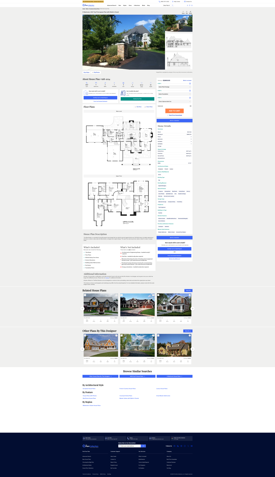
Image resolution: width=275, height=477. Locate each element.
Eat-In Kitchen (161, 220)
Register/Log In (114, 465)
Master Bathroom (162, 232)
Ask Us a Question (174, 120)
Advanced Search (111, 5)
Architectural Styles (87, 465)
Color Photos (161, 193)
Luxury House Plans (161, 388)
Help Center (113, 456)
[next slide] (192, 309)
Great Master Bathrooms (163, 395)
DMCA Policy (103, 474)
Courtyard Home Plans (126, 395)
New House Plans (86, 459)
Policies (107, 277)
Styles (124, 5)
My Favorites (114, 468)
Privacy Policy (95, 474)
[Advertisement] (137, 421)
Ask (187, 13)
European (160, 169)
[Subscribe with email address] (143, 446)
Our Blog (169, 468)
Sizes (130, 5)
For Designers (142, 465)
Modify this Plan (137, 98)
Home (83, 8)
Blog (148, 5)
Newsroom (169, 465)
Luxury (171, 169)
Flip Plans (139, 106)
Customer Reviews (171, 462)
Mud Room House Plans (89, 398)
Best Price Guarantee (172, 459)
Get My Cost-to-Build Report (100, 97)
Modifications (142, 459)
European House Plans (94, 8)
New (120, 5)
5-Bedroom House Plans (173, 376)
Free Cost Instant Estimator (174, 255)
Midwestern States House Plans (92, 405)
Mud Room (174, 191)
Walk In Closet (171, 232)
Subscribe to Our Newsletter (127, 443)
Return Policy (114, 462)
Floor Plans (86, 72)
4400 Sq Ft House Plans (136, 376)
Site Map (109, 474)
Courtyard (160, 226)
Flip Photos (97, 72)
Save (183, 13)
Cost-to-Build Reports (144, 462)
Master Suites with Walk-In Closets (129, 398)
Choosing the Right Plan (88, 462)
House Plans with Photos (90, 395)
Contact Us (113, 459)
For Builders (141, 468)
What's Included (142, 456)
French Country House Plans (128, 388)
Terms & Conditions (86, 474)
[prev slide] (82, 309)
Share (190, 13)
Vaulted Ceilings (182, 193)
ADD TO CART (174, 111)
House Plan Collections (87, 468)
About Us (169, 456)
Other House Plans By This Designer (99, 376)
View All (187, 331)
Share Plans (149, 106)
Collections (137, 5)
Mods (143, 5)
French (166, 169)
